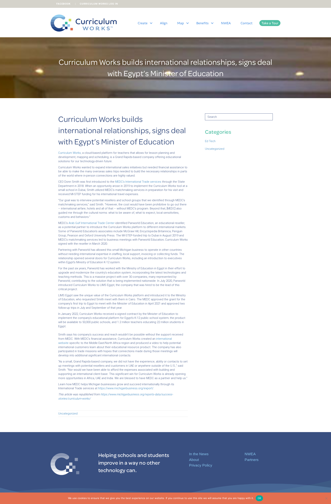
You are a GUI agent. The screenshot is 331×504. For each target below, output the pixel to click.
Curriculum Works (69, 153)
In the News (199, 454)
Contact (246, 23)
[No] (326, 498)
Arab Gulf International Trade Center (92, 223)
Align (163, 23)
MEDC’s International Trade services (138, 181)
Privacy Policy (200, 465)
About (194, 460)
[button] (151, 23)
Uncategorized (68, 413)
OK (259, 498)
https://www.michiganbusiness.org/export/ (125, 388)
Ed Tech (210, 141)
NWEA (226, 23)
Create (142, 23)
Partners (252, 460)
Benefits (202, 23)
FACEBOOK (63, 3)
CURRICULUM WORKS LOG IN (99, 3)
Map (180, 23)
